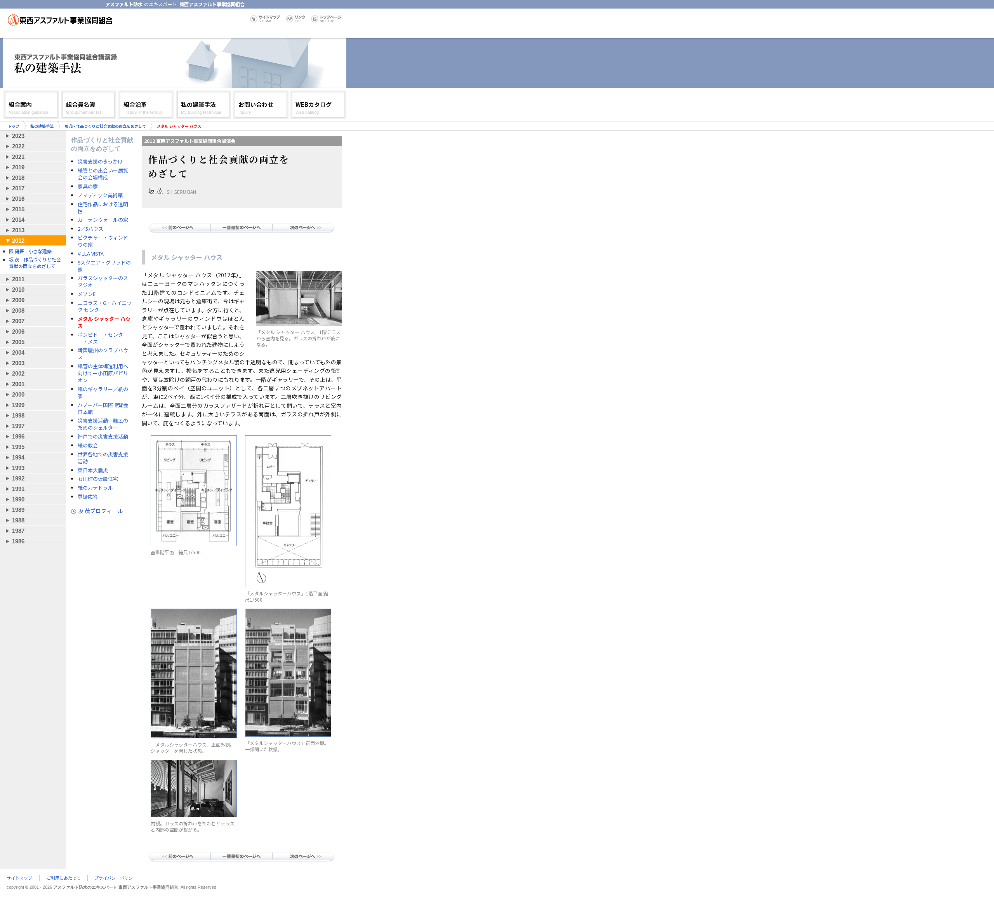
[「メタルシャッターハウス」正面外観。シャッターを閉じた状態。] (194, 736)
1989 (18, 509)
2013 (18, 230)
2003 (18, 363)
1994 (18, 457)
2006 (18, 331)
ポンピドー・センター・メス (100, 338)
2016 (18, 198)
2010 (18, 289)
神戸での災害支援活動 (103, 436)
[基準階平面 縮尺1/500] (194, 544)
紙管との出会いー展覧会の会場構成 (103, 174)
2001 (18, 384)
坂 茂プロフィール (100, 511)
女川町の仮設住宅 (98, 478)
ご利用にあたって (63, 878)
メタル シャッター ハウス (104, 322)
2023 (18, 135)
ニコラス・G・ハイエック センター (105, 306)
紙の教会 (88, 445)
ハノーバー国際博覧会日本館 (103, 409)
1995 (18, 447)
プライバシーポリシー (115, 878)
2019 (18, 167)
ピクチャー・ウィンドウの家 (103, 241)
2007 (18, 321)
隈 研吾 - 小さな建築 (30, 251)
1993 (18, 468)
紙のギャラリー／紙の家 (103, 393)
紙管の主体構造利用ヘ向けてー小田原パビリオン (103, 373)
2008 (18, 310)
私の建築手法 (42, 126)
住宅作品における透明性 (103, 208)
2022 (18, 146)
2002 (18, 373)
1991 (18, 489)
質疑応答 (88, 496)
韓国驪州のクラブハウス (103, 354)
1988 (18, 520)
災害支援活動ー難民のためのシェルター (103, 424)
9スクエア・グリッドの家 (104, 266)
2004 (18, 352)
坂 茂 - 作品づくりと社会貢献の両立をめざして (105, 126)
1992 (18, 478)
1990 (18, 499)
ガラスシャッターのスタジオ (103, 282)
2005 (18, 342)
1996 (18, 436)
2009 (18, 300)
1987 (18, 530)
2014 (18, 219)
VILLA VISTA (91, 253)
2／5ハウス (90, 228)
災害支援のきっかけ (100, 161)
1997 (18, 426)
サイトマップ (19, 878)
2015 (18, 209)
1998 (18, 415)
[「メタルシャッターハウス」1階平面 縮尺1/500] (288, 585)
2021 (18, 156)
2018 (18, 177)
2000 (18, 394)
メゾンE (87, 294)
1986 (18, 541)
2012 (18, 240)
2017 (18, 188)
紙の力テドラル (95, 487)
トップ (13, 126)
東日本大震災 (93, 470)
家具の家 (88, 186)
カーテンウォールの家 (103, 219)
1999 (18, 405)
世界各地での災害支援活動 (103, 458)
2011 (18, 279)
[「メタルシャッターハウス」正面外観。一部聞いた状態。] (288, 735)
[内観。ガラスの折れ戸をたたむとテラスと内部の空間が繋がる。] (194, 815)
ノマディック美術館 (100, 195)
